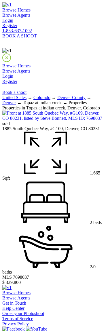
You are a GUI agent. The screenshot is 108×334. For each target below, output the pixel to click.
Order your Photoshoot (23, 313)
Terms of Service (17, 318)
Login (7, 20)
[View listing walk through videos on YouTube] (36, 329)
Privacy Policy (15, 323)
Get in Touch (14, 303)
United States (14, 97)
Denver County (71, 97)
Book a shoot (14, 92)
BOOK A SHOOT (19, 35)
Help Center (13, 308)
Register (9, 25)
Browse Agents (16, 15)
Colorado (41, 97)
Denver (9, 102)
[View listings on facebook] (13, 329)
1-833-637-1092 (17, 30)
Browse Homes (16, 9)
